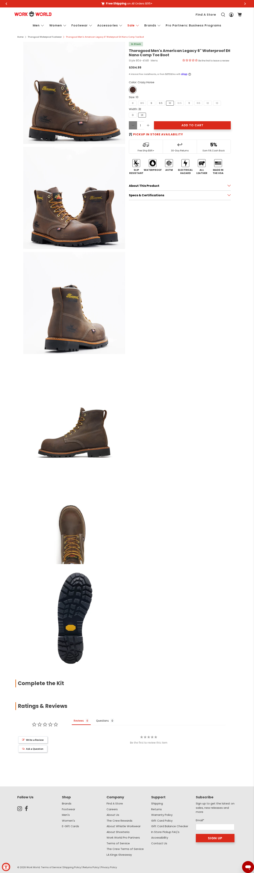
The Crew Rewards (119, 821)
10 (170, 103)
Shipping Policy (72, 867)
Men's (66, 815)
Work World (33, 867)
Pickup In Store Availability (158, 134)
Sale (131, 25)
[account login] (231, 14)
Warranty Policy (162, 815)
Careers (112, 809)
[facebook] (28, 808)
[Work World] (33, 14)
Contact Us (159, 843)
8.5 (142, 103)
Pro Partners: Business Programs (193, 25)
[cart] (239, 14)
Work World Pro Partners (123, 837)
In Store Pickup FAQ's (165, 832)
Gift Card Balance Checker (169, 826)
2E (142, 115)
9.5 (161, 103)
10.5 (179, 103)
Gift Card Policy (162, 821)
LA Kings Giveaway (119, 855)
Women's (68, 821)
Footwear (79, 25)
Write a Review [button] (35, 740)
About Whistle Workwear (124, 826)
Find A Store (206, 14)
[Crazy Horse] (133, 90)
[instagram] (21, 808)
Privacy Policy (109, 867)
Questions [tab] (102, 720)
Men (36, 25)
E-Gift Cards (70, 826)
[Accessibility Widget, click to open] (6, 867)
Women (55, 25)
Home (20, 37)
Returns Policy (91, 867)
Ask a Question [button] (34, 748)
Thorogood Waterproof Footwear (45, 37)
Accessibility (159, 837)
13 (217, 103)
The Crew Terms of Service (125, 849)
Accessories (107, 25)
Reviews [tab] (79, 720)
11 (189, 103)
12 (208, 103)
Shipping (157, 803)
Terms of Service (118, 843)
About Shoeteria (118, 832)
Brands (66, 803)
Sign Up (215, 838)
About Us (113, 815)
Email (200, 820)
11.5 (198, 103)
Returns (156, 809)
